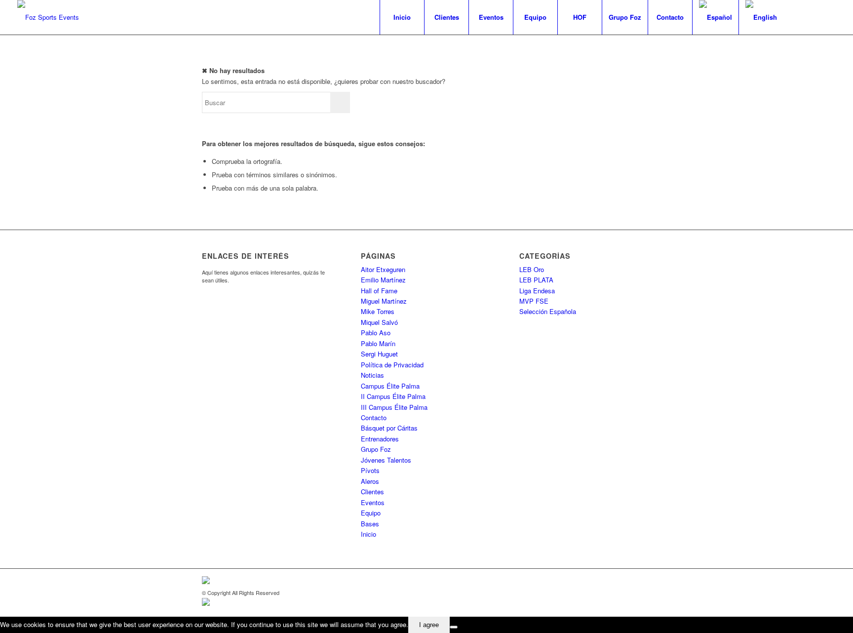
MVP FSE (533, 301)
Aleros (370, 481)
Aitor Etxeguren (383, 269)
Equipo (371, 512)
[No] (454, 627)
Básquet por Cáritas (389, 428)
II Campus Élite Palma (393, 396)
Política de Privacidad (392, 364)
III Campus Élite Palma (394, 407)
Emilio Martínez (383, 279)
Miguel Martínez (384, 301)
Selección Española (547, 311)
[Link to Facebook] (798, 16)
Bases (370, 523)
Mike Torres (377, 311)
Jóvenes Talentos (386, 460)
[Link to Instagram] (828, 16)
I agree (429, 625)
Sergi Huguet (379, 353)
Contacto (374, 417)
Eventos (373, 502)
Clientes (372, 491)
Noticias (372, 375)
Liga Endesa (537, 290)
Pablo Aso (375, 332)
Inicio (368, 534)
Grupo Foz (376, 449)
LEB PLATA (536, 279)
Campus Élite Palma (390, 386)
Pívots (370, 470)
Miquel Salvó (379, 322)
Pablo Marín (378, 343)
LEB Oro (531, 269)
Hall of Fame (379, 290)
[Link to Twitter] (813, 16)
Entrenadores (380, 438)
